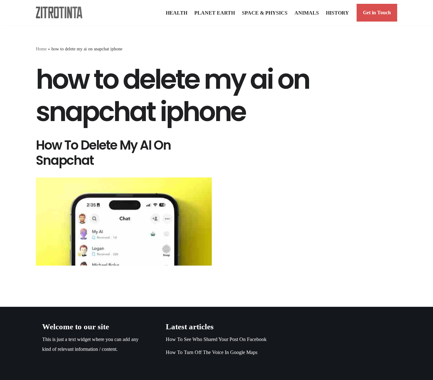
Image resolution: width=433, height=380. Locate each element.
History (337, 13)
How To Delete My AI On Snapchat (103, 152)
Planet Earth (214, 13)
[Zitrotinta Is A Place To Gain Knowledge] (61, 12)
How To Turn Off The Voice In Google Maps (211, 352)
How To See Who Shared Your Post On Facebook (216, 339)
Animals (306, 13)
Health (176, 13)
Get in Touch (377, 12)
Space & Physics (265, 13)
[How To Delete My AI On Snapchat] (124, 221)
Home (41, 49)
